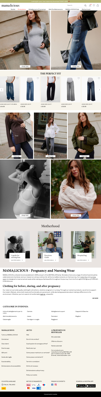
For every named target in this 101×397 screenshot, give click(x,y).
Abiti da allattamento (10, 316)
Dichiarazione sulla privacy (35, 370)
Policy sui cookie (31, 375)
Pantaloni (54, 316)
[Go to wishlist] (94, 6)
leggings (42, 294)
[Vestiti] (25, 40)
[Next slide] (99, 89)
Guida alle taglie (6, 357)
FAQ (27, 335)
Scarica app (5, 348)
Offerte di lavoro (56, 341)
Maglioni (78, 316)
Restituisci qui (31, 348)
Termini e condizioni (32, 361)
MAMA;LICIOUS (7, 330)
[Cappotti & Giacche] (84, 136)
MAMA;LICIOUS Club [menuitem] (72, 9)
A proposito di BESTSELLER (58, 331)
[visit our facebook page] (52, 385)
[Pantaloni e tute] (50, 136)
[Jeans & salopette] (76, 40)
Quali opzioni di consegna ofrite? (37, 344)
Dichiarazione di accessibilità (11, 366)
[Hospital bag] (84, 244)
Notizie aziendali (56, 346)
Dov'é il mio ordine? (32, 339)
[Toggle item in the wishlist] (17, 78)
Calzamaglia (7, 319)
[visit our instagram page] (56, 385)
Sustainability (6, 361)
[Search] (85, 5)
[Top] (16, 136)
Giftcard (4, 353)
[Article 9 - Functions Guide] (50, 244)
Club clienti (5, 344)
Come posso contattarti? (34, 357)
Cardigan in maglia (33, 319)
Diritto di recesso (32, 366)
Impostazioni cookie (50, 394)
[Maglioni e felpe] (76, 189)
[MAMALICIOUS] (10, 6)
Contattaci (5, 339)
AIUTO (29, 330)
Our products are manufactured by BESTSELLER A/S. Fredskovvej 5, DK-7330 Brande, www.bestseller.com (61, 352)
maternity (83, 277)
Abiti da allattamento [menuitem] (56, 9)
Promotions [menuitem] (22, 9)
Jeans (29, 316)
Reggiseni (54, 319)
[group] (9, 93)
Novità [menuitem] (13, 9)
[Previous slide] (1, 89)
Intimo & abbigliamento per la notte (12, 312)
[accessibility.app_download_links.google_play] (81, 387)
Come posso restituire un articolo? (38, 353)
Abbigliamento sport (58, 311)
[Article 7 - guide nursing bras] (17, 244)
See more (95, 298)
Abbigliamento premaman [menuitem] (37, 9)
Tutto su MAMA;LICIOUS (9, 335)
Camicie (29, 311)
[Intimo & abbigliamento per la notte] (25, 189)
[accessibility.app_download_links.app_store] (91, 387)
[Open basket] (98, 5)
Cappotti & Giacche (81, 311)
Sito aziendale (55, 337)
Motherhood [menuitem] (86, 9)
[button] (9, 89)
